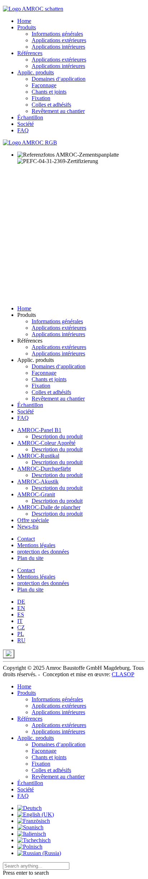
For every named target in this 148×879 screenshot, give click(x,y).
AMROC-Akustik (38, 481)
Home (24, 21)
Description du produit (57, 436)
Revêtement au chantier (58, 111)
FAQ (23, 130)
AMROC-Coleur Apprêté (46, 443)
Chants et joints (49, 92)
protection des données (43, 552)
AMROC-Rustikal (38, 456)
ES (20, 615)
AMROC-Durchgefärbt (44, 469)
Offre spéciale (33, 520)
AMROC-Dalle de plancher (48, 507)
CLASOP (123, 674)
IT (20, 621)
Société (25, 124)
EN (21, 608)
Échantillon (30, 117)
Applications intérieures (58, 47)
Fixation (41, 98)
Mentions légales (36, 545)
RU (21, 640)
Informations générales (57, 34)
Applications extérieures (59, 40)
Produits (26, 27)
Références (29, 53)
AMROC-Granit (36, 494)
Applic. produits (35, 72)
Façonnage (44, 85)
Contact (26, 539)
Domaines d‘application (58, 79)
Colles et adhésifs (51, 105)
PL (20, 634)
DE (21, 602)
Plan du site (30, 558)
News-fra (27, 527)
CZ (21, 627)
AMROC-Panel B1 (39, 430)
